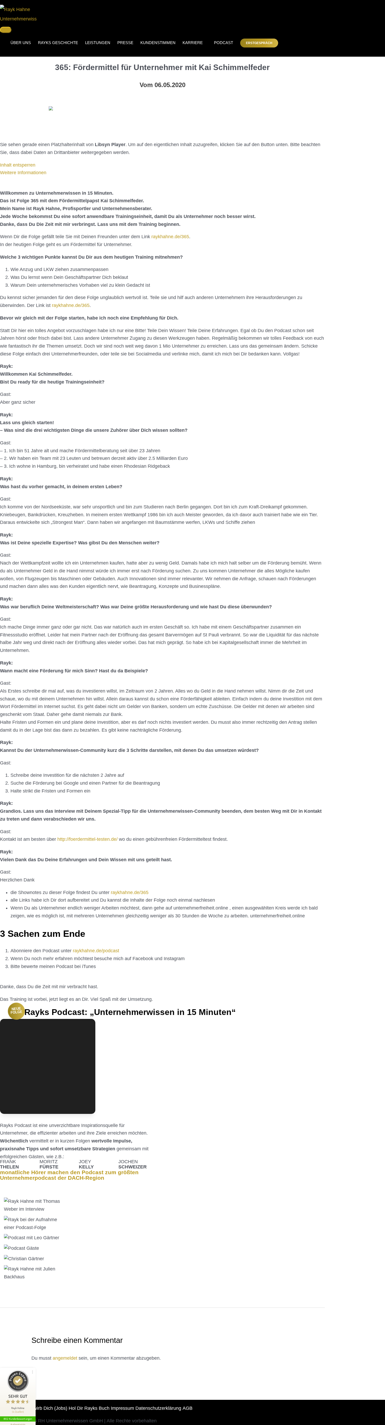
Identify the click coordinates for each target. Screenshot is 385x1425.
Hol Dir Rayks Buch (89, 1408)
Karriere (193, 42)
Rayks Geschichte (58, 42)
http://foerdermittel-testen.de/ (87, 839)
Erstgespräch (259, 43)
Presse (125, 42)
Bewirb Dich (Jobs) (47, 1408)
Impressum (122, 1408)
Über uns (20, 42)
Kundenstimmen (157, 42)
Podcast (221, 42)
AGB (187, 1408)
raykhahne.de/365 (170, 236)
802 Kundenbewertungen (18, 1419)
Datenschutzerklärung (158, 1408)
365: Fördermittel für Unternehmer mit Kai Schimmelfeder (162, 67)
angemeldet (65, 1358)
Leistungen (97, 42)
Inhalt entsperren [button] (17, 165)
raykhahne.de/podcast (96, 950)
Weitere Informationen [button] (23, 172)
